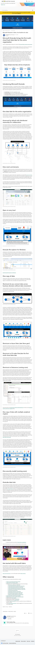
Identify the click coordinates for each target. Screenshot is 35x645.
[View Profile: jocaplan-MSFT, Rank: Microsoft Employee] (4, 35)
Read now (19, 13)
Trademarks (32, 641)
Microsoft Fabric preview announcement (25, 44)
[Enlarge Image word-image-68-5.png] (17, 235)
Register (29, 1)
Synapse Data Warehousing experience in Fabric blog (16, 588)
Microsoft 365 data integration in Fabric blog (15, 593)
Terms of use (28, 641)
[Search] (26, 1)
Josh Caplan (7, 34)
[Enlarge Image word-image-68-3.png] (17, 151)
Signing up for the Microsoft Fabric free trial (13, 581)
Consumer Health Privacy (12, 643)
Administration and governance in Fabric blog (15, 592)
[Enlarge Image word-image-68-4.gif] (17, 197)
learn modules (14, 597)
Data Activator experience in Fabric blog (14, 591)
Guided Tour (17, 598)
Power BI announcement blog (13, 590)
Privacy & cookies (23, 641)
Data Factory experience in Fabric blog (14, 584)
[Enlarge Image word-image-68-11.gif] (17, 527)
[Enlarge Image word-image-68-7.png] (17, 298)
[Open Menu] (32, 10)
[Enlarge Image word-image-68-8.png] (17, 330)
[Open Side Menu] (2, 1)
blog (22, 594)
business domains (29, 174)
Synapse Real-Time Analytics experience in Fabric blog (16, 589)
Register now (3, 4)
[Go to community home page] (9, 1)
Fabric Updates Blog (5, 10)
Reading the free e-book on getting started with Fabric (14, 596)
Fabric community (13, 601)
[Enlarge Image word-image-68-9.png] (17, 392)
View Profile (9, 618)
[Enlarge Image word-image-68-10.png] (17, 458)
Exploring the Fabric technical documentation (13, 595)
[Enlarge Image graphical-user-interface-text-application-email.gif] (17, 263)
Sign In (32, 1)
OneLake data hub (10, 488)
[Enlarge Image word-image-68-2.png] (17, 102)
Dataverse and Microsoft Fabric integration (15, 594)
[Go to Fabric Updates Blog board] (4, 622)
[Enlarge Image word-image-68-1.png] (17, 71)
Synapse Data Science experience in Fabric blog (15, 587)
